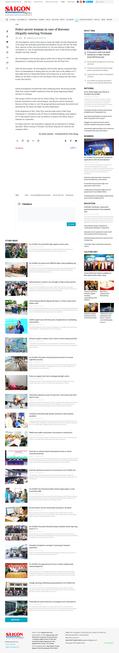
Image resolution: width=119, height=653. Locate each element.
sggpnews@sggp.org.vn (13, 647)
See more (15, 620)
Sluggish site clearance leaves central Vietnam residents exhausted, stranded (97, 123)
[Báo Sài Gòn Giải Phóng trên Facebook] (78, 2)
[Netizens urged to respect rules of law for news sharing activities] (16, 344)
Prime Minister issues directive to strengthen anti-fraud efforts (52, 602)
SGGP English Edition (18, 11)
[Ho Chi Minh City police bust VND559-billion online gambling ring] (16, 269)
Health (48, 19)
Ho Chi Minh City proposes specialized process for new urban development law (99, 82)
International (33, 19)
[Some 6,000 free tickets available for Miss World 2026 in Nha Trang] (99, 262)
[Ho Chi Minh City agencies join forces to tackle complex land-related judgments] (16, 570)
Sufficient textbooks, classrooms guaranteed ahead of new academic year (97, 209)
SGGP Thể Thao (38, 2)
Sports (62, 19)
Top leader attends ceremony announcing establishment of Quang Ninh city (98, 111)
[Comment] (7, 63)
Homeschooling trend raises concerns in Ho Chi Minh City (98, 239)
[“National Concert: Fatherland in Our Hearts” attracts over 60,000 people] (107, 307)
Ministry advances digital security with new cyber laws (100, 63)
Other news (11, 240)
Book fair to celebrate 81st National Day (104, 294)
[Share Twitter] (7, 42)
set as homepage (108, 643)
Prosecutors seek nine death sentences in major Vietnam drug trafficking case (99, 54)
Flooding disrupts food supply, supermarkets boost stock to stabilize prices (98, 197)
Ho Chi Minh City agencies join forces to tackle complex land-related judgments (51, 565)
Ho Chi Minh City (22, 19)
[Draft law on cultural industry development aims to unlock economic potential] (16, 457)
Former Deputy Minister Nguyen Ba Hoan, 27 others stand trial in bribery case (52, 302)
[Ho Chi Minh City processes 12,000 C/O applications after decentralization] (99, 147)
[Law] (7, 68)
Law (77, 19)
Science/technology (86, 19)
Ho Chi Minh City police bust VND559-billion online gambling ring (52, 263)
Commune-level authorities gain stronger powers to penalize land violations (100, 69)
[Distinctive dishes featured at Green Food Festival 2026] (91, 307)
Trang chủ (7, 19)
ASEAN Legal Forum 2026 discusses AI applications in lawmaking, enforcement (53, 321)
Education (55, 19)
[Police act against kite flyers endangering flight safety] (16, 382)
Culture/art (70, 19)
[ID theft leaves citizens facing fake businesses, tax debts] (16, 514)
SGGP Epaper (71, 2)
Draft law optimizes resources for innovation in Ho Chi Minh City (52, 470)
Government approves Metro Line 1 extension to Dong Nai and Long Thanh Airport (99, 129)
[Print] (7, 52)
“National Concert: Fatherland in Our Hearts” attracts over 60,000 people (106, 318)
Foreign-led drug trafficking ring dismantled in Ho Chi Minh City (52, 583)
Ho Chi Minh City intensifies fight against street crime (48, 244)
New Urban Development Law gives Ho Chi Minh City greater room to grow (98, 117)
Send (72, 224)
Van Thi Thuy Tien (58, 195)
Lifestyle (97, 19)
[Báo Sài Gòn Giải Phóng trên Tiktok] (84, 2)
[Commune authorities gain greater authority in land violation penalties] (16, 420)
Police (27, 195)
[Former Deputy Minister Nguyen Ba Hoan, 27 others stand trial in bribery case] (16, 307)
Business (42, 19)
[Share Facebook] (7, 37)
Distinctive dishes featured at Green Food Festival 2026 (90, 316)
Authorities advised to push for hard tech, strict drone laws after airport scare (53, 396)
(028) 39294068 (11, 644)
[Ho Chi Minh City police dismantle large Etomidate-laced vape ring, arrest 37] (16, 532)
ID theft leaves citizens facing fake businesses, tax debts (50, 508)
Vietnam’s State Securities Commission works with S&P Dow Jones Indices (97, 178)
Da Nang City (69, 195)
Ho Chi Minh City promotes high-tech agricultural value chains (96, 185)
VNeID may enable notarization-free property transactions (50, 433)
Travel (103, 19)
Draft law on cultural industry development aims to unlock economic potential (50, 452)
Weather (109, 19)
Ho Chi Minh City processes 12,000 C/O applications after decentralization (98, 158)
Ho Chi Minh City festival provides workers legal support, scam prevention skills (52, 490)
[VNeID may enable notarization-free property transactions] (16, 438)
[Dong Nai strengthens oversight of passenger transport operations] (16, 551)
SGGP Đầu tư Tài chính (51, 2)
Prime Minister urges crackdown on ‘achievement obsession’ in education (96, 227)
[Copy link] (7, 57)
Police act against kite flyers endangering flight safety (49, 376)
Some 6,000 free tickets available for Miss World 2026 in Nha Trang (97, 274)
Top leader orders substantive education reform (97, 245)
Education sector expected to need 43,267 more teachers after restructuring (98, 233)
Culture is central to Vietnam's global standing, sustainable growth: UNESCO (90, 296)
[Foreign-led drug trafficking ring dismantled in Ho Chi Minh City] (16, 589)
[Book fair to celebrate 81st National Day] (107, 285)
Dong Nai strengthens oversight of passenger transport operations (49, 546)
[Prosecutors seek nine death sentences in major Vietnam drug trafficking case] (99, 41)
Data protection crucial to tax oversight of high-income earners (52, 282)
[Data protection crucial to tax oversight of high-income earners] (16, 288)
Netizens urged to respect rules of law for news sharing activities (53, 339)
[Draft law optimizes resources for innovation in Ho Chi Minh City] (16, 476)
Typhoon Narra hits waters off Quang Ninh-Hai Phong (100, 75)
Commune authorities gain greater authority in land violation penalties (51, 415)
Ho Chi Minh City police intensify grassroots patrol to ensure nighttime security (51, 358)
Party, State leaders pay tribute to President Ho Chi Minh (96, 93)
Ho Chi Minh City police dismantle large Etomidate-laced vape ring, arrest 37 (53, 528)
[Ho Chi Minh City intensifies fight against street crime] (16, 250)
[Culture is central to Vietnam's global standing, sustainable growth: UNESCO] (91, 285)
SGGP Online (27, 2)
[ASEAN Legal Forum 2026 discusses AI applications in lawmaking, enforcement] (16, 326)
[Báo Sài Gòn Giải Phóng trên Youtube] (81, 2)
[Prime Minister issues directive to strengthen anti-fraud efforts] (16, 608)
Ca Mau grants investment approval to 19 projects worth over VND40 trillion (97, 191)
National (13, 19)
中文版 (63, 2)
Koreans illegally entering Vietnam (41, 195)
